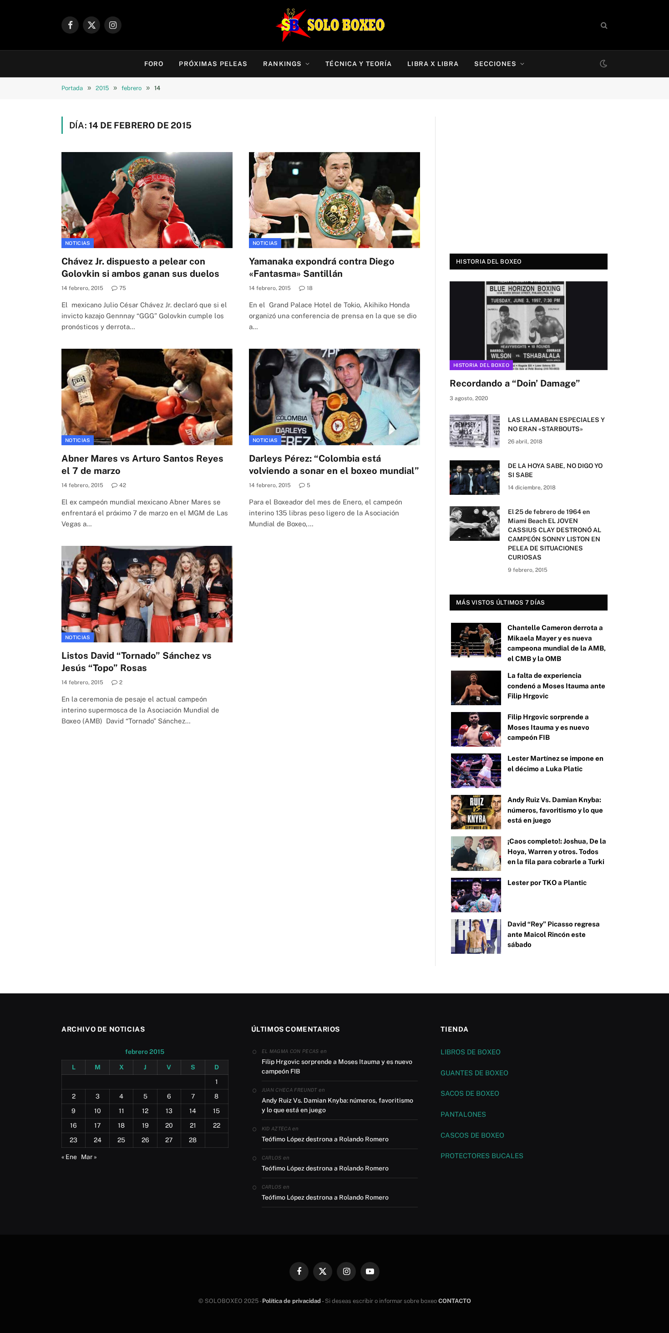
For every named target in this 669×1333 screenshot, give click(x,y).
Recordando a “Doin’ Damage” (515, 383)
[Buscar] (603, 25)
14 (192, 1110)
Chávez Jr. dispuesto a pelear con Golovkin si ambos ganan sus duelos (140, 267)
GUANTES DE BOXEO (474, 1073)
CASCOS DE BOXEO (472, 1135)
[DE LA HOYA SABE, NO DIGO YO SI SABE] (475, 477)
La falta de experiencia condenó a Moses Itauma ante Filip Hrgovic (556, 686)
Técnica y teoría (358, 63)
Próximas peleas (213, 63)
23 (73, 1140)
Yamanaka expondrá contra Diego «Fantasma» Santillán (322, 267)
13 (169, 1110)
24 (97, 1140)
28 (193, 1140)
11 (121, 1110)
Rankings (282, 63)
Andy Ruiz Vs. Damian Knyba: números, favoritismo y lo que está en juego (555, 810)
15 (216, 1110)
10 (97, 1110)
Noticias (77, 243)
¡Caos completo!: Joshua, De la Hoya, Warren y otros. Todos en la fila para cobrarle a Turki (556, 851)
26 (145, 1140)
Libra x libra (433, 63)
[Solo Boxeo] (334, 25)
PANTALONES (463, 1114)
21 (193, 1125)
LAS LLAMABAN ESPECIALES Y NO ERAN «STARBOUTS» (556, 424)
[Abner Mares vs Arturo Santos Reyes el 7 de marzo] (147, 397)
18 (310, 288)
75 (122, 288)
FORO (153, 63)
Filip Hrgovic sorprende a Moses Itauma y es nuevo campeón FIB (548, 727)
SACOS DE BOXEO (470, 1093)
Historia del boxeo (481, 365)
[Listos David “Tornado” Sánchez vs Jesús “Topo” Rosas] (147, 594)
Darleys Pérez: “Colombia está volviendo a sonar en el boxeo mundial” (334, 464)
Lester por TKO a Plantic (547, 882)
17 (97, 1125)
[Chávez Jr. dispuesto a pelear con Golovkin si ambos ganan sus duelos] (147, 200)
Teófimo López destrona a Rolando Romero (325, 1139)
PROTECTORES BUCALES (482, 1156)
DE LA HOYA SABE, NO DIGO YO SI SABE (555, 470)
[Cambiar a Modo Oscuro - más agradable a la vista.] (603, 64)
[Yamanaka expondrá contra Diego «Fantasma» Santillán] (334, 200)
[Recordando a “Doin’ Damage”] (529, 325)
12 (145, 1110)
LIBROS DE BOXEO (471, 1052)
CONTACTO (454, 1300)
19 (145, 1125)
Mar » (89, 1156)
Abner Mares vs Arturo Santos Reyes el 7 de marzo (142, 464)
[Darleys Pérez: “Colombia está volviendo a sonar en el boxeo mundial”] (334, 397)
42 (122, 485)
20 (169, 1125)
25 (121, 1140)
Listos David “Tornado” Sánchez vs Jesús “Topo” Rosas (136, 661)
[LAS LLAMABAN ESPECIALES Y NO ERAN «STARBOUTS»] (475, 431)
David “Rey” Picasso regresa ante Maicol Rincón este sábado (553, 934)
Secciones (495, 63)
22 (216, 1125)
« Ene (69, 1156)
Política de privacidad (291, 1300)
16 (73, 1125)
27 (168, 1140)
